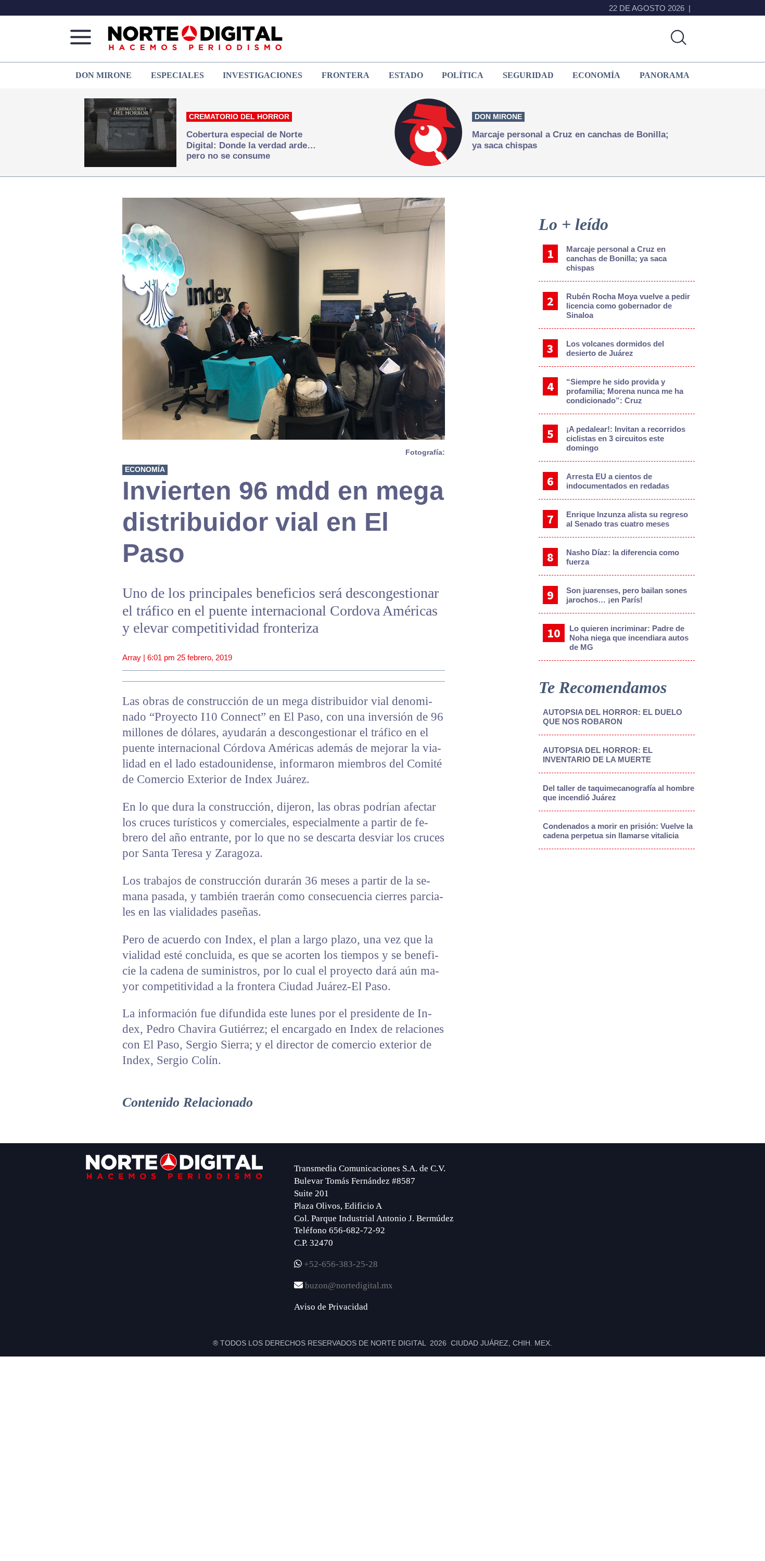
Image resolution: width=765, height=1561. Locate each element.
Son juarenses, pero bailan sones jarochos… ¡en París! (626, 595)
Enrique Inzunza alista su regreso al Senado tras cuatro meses (627, 519)
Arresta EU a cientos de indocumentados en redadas (617, 481)
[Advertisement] (617, 943)
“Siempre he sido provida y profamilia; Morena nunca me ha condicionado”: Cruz (624, 391)
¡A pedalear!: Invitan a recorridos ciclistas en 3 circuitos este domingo (625, 438)
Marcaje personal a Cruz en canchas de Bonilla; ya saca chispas (616, 258)
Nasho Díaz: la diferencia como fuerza (622, 557)
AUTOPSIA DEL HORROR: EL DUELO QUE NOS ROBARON (612, 717)
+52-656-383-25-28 (340, 1264)
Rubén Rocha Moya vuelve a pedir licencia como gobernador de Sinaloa (628, 305)
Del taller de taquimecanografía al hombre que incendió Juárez (618, 793)
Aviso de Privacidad (331, 1307)
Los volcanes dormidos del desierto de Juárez (615, 348)
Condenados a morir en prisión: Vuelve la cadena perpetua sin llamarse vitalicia (618, 831)
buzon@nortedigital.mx (349, 1285)
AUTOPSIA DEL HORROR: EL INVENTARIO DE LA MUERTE (598, 755)
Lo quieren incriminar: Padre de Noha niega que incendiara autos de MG (628, 637)
